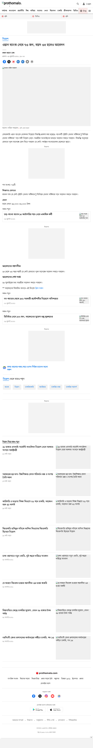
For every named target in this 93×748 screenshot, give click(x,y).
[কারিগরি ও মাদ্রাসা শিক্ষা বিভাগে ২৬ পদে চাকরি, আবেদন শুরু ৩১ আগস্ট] (73, 511)
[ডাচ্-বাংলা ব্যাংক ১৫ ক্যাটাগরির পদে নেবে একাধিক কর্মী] (84, 216)
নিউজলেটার (73, 720)
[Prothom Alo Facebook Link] (35, 696)
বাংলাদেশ (12, 11)
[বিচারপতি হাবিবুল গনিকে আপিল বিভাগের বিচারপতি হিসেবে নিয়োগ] (73, 539)
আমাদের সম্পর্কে (17, 720)
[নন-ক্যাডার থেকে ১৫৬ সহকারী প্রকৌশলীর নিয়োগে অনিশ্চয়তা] (84, 300)
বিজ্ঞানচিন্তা (35, 678)
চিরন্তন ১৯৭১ (65, 678)
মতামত (39, 11)
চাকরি (60, 11)
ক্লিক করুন (39, 288)
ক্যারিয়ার (42, 387)
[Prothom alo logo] (46, 673)
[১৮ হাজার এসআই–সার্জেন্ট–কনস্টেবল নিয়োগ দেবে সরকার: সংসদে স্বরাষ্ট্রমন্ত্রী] (73, 457)
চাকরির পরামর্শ (71, 387)
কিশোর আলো (25, 678)
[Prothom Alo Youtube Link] (54, 696)
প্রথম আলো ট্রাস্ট (46, 678)
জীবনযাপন (67, 11)
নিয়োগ (5, 39)
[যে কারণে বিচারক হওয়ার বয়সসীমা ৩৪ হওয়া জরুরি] (73, 593)
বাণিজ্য (32, 11)
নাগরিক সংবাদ (13, 678)
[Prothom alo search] (77, 3)
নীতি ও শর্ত (50, 720)
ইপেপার (75, 678)
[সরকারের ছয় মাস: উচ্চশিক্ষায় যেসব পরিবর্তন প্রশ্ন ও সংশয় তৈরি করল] (73, 484)
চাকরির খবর (55, 387)
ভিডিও (75, 11)
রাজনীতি (21, 11)
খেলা (46, 11)
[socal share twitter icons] (9, 63)
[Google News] (59, 696)
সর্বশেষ (4, 11)
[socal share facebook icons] (4, 63)
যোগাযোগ (61, 720)
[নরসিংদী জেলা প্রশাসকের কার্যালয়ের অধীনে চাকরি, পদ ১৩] (73, 647)
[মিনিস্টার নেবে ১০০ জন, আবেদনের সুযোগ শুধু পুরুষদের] (84, 318)
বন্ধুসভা (56, 678)
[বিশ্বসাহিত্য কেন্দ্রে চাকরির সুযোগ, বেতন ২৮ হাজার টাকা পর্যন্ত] (73, 620)
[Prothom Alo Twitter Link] (41, 696)
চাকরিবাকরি (29, 387)
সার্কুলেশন (39, 720)
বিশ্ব (27, 11)
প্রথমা (81, 678)
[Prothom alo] (12, 3)
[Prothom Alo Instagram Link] (47, 696)
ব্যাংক (7, 387)
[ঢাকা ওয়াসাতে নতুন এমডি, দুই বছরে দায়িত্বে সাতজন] (73, 566)
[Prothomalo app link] (38, 710)
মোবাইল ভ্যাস (45, 683)
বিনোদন (53, 11)
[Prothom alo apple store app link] (55, 710)
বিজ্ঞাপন (30, 720)
